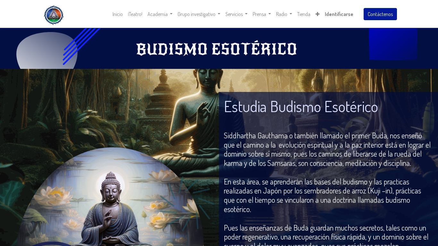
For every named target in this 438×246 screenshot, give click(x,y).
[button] (317, 14)
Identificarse (339, 14)
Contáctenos (380, 14)
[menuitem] (117, 14)
